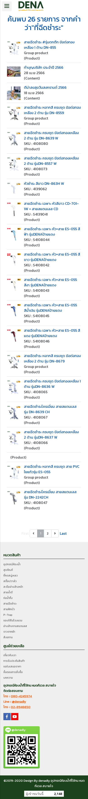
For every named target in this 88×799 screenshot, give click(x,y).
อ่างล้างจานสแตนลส (15, 626)
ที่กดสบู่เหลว (10, 576)
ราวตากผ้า (9, 632)
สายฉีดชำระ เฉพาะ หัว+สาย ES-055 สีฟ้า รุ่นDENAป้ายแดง (52, 231)
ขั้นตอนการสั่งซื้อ (13, 672)
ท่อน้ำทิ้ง (8, 598)
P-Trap (7, 615)
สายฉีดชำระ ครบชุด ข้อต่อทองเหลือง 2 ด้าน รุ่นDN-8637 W (51, 434)
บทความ (8, 678)
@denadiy (19, 701)
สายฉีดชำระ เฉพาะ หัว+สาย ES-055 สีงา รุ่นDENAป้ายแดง (50, 282)
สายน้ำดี (8, 592)
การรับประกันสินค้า (14, 661)
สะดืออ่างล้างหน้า (13, 587)
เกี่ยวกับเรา (9, 655)
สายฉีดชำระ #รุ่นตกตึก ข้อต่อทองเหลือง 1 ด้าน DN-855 (49, 44)
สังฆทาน (8, 637)
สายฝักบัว (9, 609)
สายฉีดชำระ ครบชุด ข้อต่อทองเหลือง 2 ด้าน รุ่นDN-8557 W (51, 160)
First (25, 533)
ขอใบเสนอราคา (12, 666)
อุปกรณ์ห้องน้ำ (12, 564)
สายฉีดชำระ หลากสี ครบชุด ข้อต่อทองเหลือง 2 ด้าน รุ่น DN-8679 (52, 358)
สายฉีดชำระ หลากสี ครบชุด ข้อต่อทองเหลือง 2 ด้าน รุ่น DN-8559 (52, 110)
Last (63, 533)
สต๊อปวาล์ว (10, 581)
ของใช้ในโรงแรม (12, 620)
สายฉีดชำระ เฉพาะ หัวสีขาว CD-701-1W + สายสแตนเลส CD (51, 206)
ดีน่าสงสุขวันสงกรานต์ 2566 (45, 87)
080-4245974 (21, 696)
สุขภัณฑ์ (8, 570)
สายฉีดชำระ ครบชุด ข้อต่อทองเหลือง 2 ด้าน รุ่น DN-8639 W (51, 135)
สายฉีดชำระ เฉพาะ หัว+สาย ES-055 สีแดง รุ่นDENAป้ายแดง (52, 333)
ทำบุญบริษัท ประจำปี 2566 (43, 67)
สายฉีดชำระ (10, 604)
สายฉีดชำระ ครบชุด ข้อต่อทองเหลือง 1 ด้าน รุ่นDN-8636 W (52, 383)
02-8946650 (20, 707)
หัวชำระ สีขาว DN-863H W (44, 183)
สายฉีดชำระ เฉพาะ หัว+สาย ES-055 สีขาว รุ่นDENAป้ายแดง (52, 257)
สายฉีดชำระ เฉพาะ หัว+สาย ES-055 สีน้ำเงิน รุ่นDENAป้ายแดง (50, 307)
